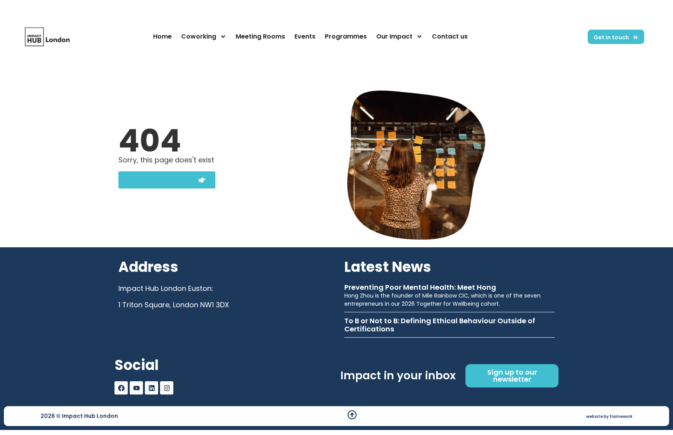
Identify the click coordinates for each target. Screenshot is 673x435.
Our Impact (394, 36)
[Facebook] (121, 387)
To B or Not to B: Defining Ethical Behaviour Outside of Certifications (439, 325)
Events (304, 36)
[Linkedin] (151, 387)
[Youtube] (136, 387)
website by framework (609, 416)
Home (162, 36)
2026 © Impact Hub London (79, 416)
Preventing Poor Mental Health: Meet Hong (420, 287)
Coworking (198, 36)
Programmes (346, 36)
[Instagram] (166, 387)
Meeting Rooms (260, 36)
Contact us (450, 36)
